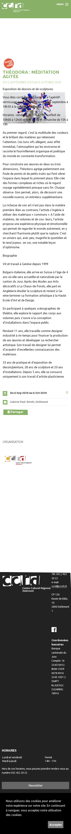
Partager (16, 412)
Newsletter (36, 785)
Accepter (55, 825)
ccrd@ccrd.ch (59, 586)
